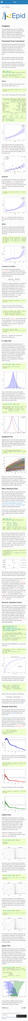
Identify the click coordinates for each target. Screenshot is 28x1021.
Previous (6, 1007)
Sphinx (8, 1017)
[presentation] (14, 280)
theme (15, 1017)
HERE (22, 702)
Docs (3, 7)
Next (23, 1007)
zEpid (15, 2)
